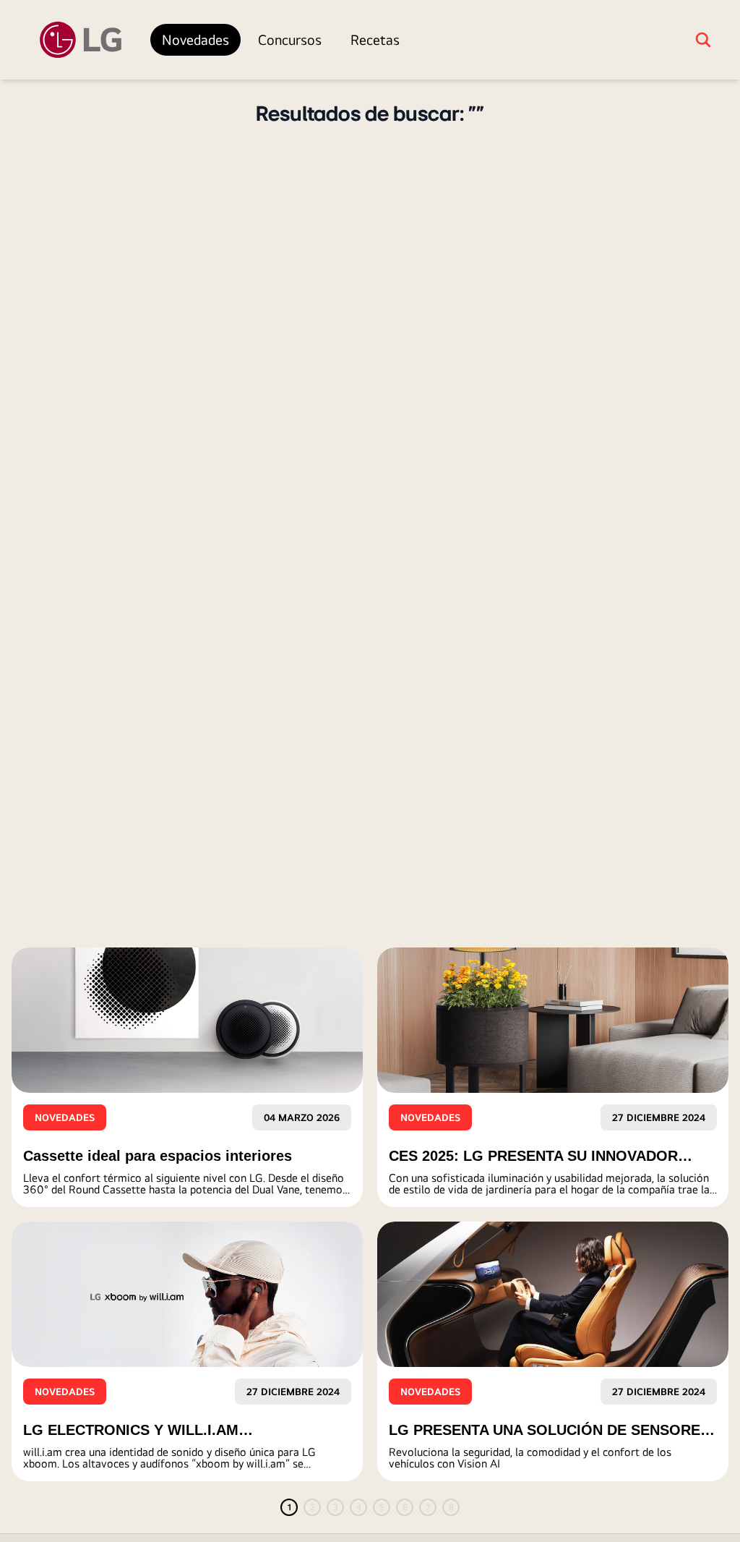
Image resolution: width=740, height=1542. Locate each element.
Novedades (195, 39)
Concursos (290, 39)
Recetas (375, 39)
